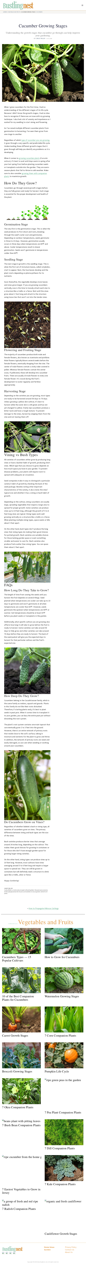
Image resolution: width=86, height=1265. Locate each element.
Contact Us (69, 1249)
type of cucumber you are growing (35, 140)
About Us (69, 1252)
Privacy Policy (70, 1247)
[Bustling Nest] (17, 5)
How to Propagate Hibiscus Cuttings (44, 908)
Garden (47, 1249)
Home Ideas (49, 1247)
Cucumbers (39, 12)
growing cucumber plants (29, 158)
